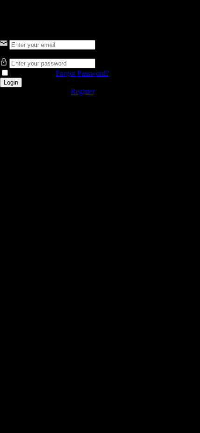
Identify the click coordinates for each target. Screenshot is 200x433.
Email (8, 35)
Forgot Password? (82, 73)
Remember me (31, 73)
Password (14, 54)
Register (83, 91)
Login (11, 82)
